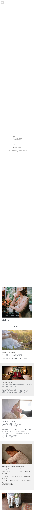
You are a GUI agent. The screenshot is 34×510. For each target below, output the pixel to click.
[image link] (17, 340)
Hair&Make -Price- (9, 422)
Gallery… (6, 320)
